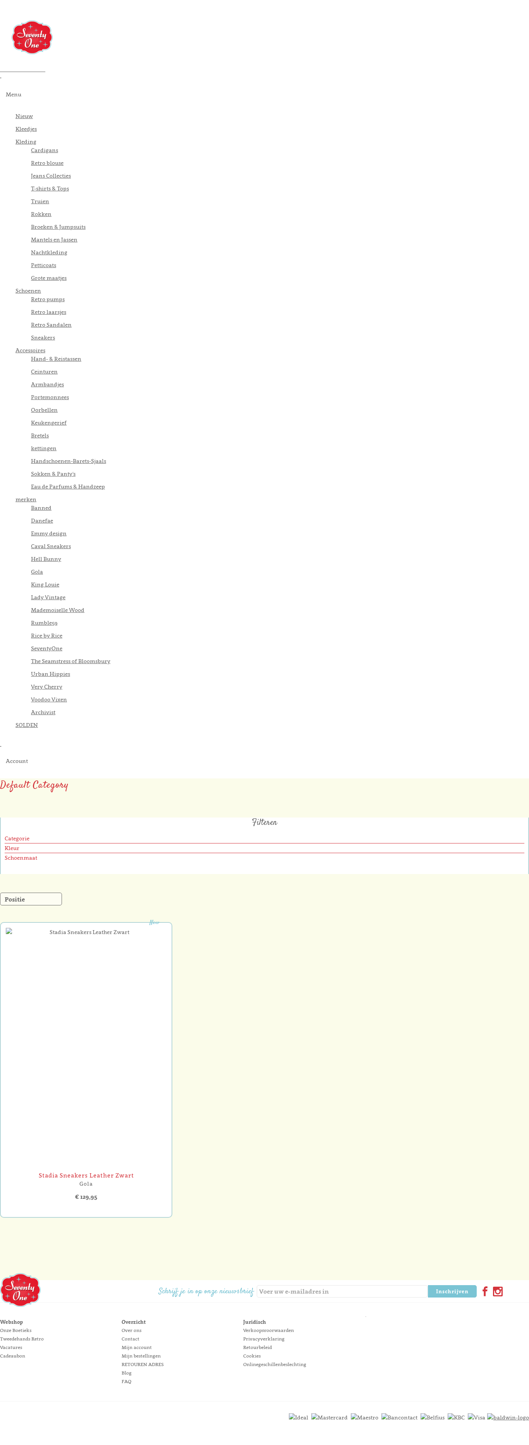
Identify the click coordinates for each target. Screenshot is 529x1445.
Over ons (131, 1330)
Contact (130, 1339)
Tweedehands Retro (22, 1339)
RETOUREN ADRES (143, 1364)
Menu (13, 94)
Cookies (252, 1356)
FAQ (126, 1381)
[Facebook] (483, 1292)
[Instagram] (496, 1292)
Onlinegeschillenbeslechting (274, 1364)
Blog (127, 1373)
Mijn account (137, 1347)
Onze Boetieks (15, 1330)
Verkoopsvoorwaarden (268, 1330)
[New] (86, 1166)
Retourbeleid (257, 1347)
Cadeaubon (12, 1356)
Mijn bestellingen (141, 1356)
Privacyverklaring (264, 1339)
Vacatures (11, 1347)
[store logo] (270, 38)
